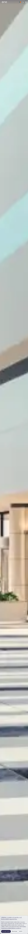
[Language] (20, 2)
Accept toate (6, 931)
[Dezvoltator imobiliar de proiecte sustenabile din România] (4, 2)
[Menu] (26, 2)
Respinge (14, 931)
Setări (20, 931)
